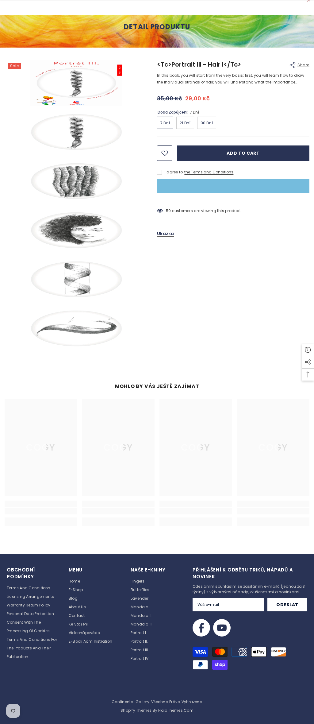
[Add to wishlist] (164, 153)
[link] (41, 511)
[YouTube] (222, 628)
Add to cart (243, 153)
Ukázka (165, 233)
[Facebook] (201, 628)
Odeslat (287, 605)
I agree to (174, 172)
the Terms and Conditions (208, 172)
